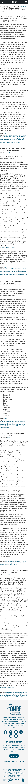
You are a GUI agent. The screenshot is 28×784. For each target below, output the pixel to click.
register (19, 696)
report (11, 564)
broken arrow (15, 420)
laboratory (5, 271)
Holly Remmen (5, 138)
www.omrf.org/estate (7, 687)
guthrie (13, 423)
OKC (10, 139)
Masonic (13, 424)
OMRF (11, 141)
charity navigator (15, 561)
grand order (9, 423)
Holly (1, 138)
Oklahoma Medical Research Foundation (15, 273)
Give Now (23, 7)
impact (4, 424)
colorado (14, 692)
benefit (11, 420)
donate (7, 421)
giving (5, 563)
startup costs (21, 274)
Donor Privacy (7, 762)
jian (15, 270)
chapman (12, 135)
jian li (17, 270)
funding (5, 270)
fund (6, 423)
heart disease (18, 423)
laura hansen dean (3, 695)
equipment (2, 270)
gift (14, 694)
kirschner (21, 270)
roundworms (6, 274)
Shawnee (1, 427)
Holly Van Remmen (11, 138)
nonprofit (11, 563)
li (7, 271)
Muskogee (13, 271)
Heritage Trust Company (22, 694)
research (17, 141)
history (1, 424)
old (8, 141)
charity (20, 135)
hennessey (23, 423)
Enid (21, 421)
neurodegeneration (19, 271)
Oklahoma (23, 424)
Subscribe (14, 756)
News (6, 133)
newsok (7, 139)
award (6, 561)
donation (13, 136)
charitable (16, 135)
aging (6, 135)
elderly (17, 136)
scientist (10, 274)
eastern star (17, 421)
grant (24, 136)
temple (5, 427)
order (19, 426)
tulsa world (13, 142)
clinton (4, 421)
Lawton (7, 424)
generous (9, 270)
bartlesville (7, 420)
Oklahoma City (14, 139)
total (8, 427)
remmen (14, 141)
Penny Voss (23, 426)
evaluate (24, 561)
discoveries (20, 268)
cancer (6, 268)
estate (23, 692)
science (21, 141)
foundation (21, 136)
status (14, 564)
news (5, 139)
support (4, 142)
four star (1, 563)
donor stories (11, 421)
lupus (10, 424)
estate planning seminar (8, 694)
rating (8, 564)
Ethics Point (15, 762)
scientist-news (16, 274)
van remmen (18, 142)
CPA (17, 692)
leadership (9, 695)
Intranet (22, 762)
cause (9, 135)
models (9, 271)
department (6, 136)
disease (10, 136)
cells (9, 268)
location (13, 695)
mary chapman (18, 138)
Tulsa (9, 142)
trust (7, 142)
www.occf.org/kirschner (8, 248)
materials (17, 695)
